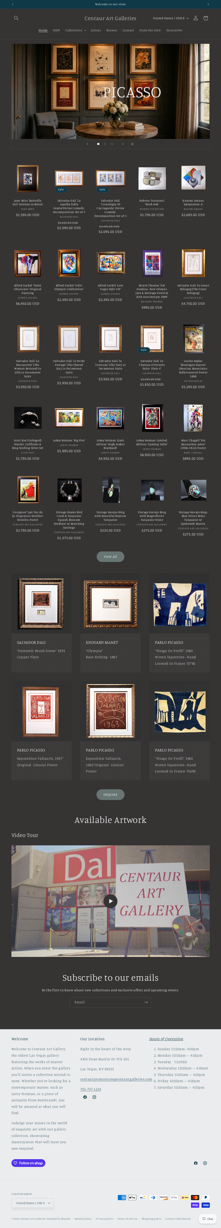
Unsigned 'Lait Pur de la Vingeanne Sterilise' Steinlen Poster (27, 516)
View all (110, 556)
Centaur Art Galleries (33, 1218)
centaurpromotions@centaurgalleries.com (116, 1079)
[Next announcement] (208, 4)
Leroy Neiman (147, 112)
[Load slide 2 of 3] (105, 143)
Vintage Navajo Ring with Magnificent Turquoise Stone (152, 516)
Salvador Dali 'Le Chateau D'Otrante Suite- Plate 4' (152, 364)
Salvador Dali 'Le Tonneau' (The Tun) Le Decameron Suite (110, 364)
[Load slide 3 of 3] (112, 143)
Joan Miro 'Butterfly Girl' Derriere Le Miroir (28, 202)
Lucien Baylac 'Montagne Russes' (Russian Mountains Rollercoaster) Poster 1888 (193, 368)
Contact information (178, 1218)
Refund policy (83, 1218)
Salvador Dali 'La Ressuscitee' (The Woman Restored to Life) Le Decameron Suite (27, 368)
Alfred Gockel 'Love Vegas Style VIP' (110, 287)
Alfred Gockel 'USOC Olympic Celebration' (69, 287)
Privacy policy (104, 1218)
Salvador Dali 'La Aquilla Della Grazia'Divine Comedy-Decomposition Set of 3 (69, 206)
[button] (16, 18)
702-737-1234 (90, 1089)
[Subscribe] (146, 1002)
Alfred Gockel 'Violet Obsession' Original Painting (27, 289)
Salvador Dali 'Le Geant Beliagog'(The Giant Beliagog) (193, 289)
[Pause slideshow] (133, 144)
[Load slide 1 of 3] (98, 143)
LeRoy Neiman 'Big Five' (69, 440)
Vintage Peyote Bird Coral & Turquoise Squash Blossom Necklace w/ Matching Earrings (69, 519)
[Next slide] (123, 144)
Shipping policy (151, 1218)
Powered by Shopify (58, 1218)
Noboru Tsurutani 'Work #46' (151, 202)
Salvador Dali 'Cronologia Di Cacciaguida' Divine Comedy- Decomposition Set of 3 (111, 208)
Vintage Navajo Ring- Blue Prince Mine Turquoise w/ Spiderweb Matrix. (193, 517)
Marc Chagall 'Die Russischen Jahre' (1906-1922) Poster (193, 444)
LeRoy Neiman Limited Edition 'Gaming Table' (152, 442)
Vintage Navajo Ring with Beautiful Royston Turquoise (110, 516)
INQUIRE (110, 794)
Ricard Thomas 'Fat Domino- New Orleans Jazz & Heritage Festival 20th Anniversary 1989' (152, 291)
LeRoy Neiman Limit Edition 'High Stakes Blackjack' (110, 444)
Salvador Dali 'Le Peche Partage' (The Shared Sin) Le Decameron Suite (69, 366)
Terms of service (127, 1218)
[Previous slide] (87, 144)
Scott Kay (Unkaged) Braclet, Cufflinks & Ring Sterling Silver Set (27, 444)
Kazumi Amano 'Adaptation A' (193, 202)
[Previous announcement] (12, 4)
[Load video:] (110, 901)
